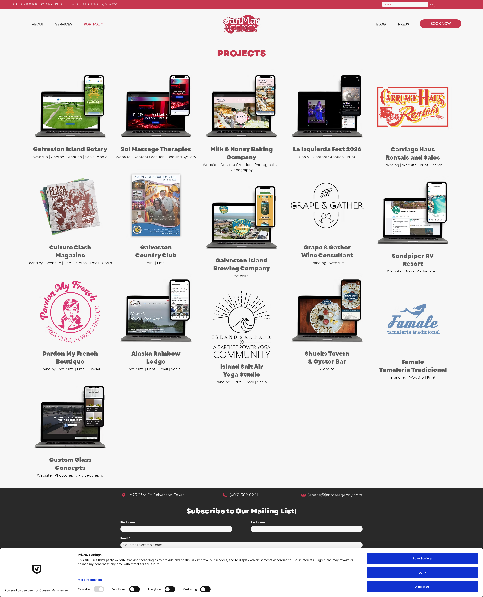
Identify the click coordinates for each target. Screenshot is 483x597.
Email (125, 538)
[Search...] (431, 4)
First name (127, 522)
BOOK (30, 4)
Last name (258, 522)
